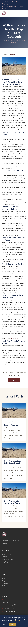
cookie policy (17, 620)
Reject (4, 624)
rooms (4, 312)
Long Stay (5, 562)
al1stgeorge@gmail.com (11, 611)
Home (4, 40)
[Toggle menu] (25, 14)
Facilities (4, 556)
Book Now (14, 380)
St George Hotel (15, 338)
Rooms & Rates (6, 554)
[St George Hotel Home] (4, 13)
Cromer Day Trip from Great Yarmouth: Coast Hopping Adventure (13, 423)
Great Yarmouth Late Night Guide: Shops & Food (12, 463)
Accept (12, 624)
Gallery (4, 564)
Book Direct (5, 586)
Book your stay (18, 360)
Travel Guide (13, 54)
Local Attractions (7, 559)
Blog (8, 40)
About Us (5, 578)
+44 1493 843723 (8, 1)
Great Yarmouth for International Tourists (12, 502)
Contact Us (5, 583)
